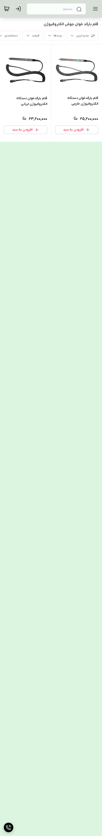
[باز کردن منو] (94, 9)
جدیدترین (82, 36)
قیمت (35, 36)
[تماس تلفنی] (8, 827)
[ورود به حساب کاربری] (19, 9)
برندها (58, 36)
